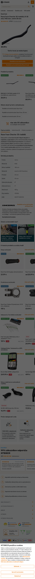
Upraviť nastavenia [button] (17, 572)
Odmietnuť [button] (17, 576)
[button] (4, 560)
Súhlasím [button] (17, 566)
